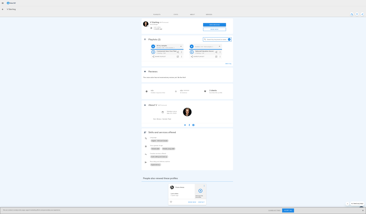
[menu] (3, 3)
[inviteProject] (352, 14)
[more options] (181, 52)
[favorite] (357, 14)
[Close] (363, 210)
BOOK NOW (214, 29)
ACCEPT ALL (288, 210)
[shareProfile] (362, 14)
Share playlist (160, 56)
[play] (153, 52)
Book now (192, 202)
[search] (205, 39)
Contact (201, 202)
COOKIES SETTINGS (274, 210)
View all (228, 64)
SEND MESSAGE (214, 25)
